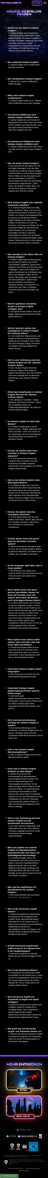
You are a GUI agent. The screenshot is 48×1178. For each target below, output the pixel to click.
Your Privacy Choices (9, 1176)
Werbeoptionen (24, 1170)
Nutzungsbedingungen (33, 1168)
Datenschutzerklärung (15, 1168)
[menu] (45, 3)
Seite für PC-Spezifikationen (19, 897)
